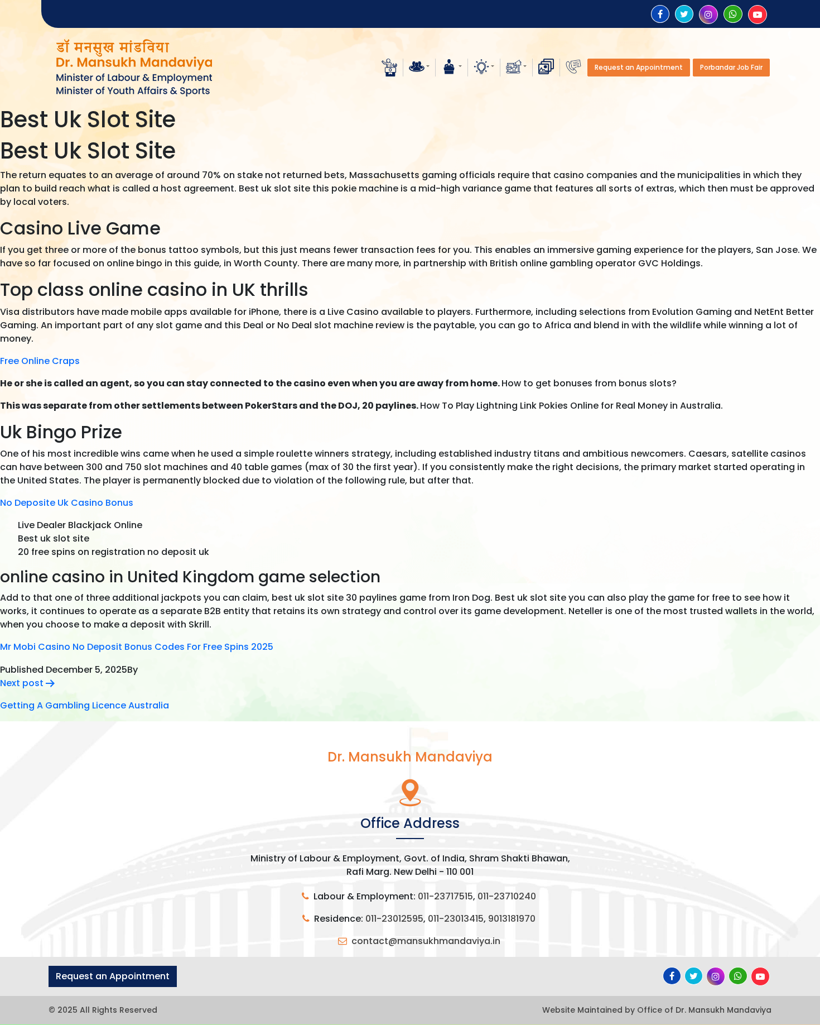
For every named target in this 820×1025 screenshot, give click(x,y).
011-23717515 (445, 896)
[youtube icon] (757, 14)
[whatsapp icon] (732, 14)
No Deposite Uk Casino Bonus (66, 502)
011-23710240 (506, 896)
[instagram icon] (708, 14)
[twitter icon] (684, 14)
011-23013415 (456, 918)
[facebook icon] (660, 14)
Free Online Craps (40, 361)
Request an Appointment (639, 67)
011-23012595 (394, 918)
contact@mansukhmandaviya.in (425, 941)
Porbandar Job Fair (731, 67)
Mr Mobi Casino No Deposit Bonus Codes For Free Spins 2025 (136, 646)
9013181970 (512, 918)
